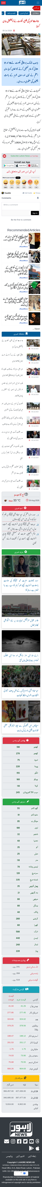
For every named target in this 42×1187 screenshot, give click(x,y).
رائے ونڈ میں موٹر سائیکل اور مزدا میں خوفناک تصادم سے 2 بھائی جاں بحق (21, 657)
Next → (36, 329)
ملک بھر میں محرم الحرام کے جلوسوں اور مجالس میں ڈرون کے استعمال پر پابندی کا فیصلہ (12, 389)
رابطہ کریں (32, 1156)
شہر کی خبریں (24, 13)
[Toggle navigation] (38, 3)
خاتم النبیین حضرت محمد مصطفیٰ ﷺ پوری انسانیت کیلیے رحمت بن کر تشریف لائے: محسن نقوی (19, 538)
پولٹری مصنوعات (19, 960)
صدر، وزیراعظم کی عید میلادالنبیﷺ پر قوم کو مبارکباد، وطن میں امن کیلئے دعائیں (19, 516)
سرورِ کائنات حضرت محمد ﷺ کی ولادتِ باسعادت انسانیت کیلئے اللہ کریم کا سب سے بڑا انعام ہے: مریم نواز (21, 585)
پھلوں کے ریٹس (19, 740)
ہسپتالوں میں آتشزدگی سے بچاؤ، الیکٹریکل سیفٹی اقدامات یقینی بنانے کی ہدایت (21, 728)
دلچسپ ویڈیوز (11, 13)
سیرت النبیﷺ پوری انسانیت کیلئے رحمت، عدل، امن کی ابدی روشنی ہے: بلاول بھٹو (19, 526)
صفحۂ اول (36, 13)
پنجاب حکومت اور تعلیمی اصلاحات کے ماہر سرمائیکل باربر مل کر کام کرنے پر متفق (12, 452)
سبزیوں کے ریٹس (19, 802)
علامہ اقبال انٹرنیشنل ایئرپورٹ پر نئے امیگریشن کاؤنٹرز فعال (21, 622)
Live (3, 3)
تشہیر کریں (20, 1156)
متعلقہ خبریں (19, 334)
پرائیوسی (9, 1156)
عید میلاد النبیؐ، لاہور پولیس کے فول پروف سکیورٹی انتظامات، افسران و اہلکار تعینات (21, 693)
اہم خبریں (19, 508)
